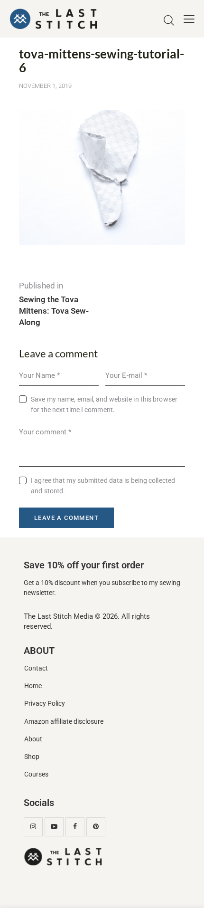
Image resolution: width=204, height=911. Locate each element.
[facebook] (74, 826)
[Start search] (169, 20)
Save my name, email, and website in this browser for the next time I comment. (104, 404)
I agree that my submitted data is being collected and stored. (103, 486)
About (33, 739)
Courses (36, 774)
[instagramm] (33, 826)
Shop (31, 757)
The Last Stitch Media (58, 616)
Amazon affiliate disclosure (63, 722)
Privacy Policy (44, 704)
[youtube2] (54, 826)
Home (33, 686)
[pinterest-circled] (95, 826)
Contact (36, 668)
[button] (189, 19)
